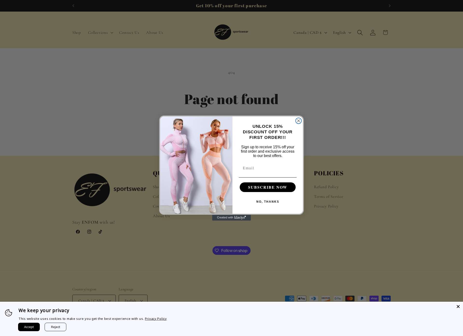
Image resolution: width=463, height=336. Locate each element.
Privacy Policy (156, 318)
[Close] (458, 306)
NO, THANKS (267, 201)
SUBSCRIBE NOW (267, 187)
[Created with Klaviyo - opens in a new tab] (231, 218)
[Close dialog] (298, 121)
